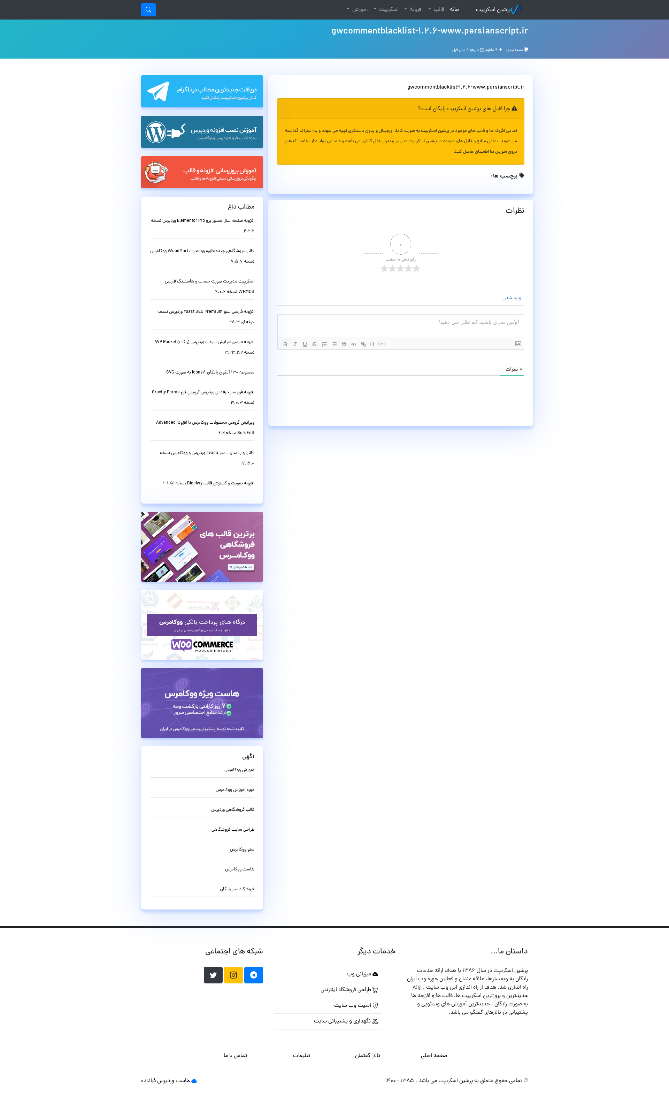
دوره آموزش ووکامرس (235, 790)
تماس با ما (235, 1056)
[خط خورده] (315, 344)
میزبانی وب (359, 974)
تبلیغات (301, 1056)
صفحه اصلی (434, 1056)
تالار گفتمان (367, 1056)
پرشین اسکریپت (493, 10)
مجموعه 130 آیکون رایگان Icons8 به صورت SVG (210, 372)
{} (372, 343)
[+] (382, 343)
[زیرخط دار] (305, 344)
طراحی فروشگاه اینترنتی (346, 990)
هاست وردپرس (173, 1081)
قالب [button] (438, 10)
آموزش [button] (359, 10)
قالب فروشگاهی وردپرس (232, 810)
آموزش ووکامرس (239, 770)
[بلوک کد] (354, 344)
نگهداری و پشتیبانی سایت (343, 1021)
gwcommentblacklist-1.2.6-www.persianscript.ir (429, 32)
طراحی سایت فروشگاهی (233, 829)
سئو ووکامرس (242, 849)
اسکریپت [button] (388, 10)
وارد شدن (512, 298)
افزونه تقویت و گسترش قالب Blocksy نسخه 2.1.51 (208, 483)
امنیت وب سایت (353, 1006)
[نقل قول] (344, 344)
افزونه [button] (415, 10)
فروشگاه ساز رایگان (237, 889)
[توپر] (285, 344)
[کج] (295, 344)
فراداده (148, 1081)
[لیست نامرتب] (334, 344)
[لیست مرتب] (324, 344)
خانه (453, 9)
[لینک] (363, 344)
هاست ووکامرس (239, 869)
